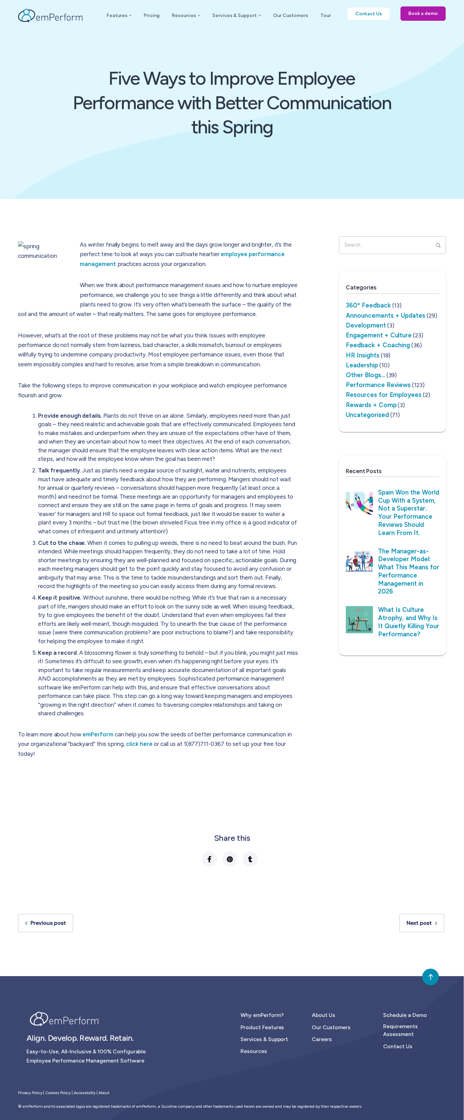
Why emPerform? (262, 1015)
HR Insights (362, 355)
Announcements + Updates (385, 315)
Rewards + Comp (371, 404)
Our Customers (290, 15)
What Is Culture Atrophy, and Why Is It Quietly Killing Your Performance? (408, 622)
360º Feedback (368, 305)
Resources (184, 15)
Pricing (152, 15)
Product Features (262, 1027)
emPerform (99, 734)
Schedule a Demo (405, 1015)
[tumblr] (249, 859)
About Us (323, 1015)
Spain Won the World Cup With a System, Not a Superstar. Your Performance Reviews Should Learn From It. (408, 512)
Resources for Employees (384, 395)
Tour (325, 15)
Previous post (48, 922)
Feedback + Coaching (378, 345)
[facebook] (209, 859)
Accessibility (85, 1092)
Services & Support (234, 15)
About (104, 1092)
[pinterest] (229, 859)
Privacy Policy (30, 1092)
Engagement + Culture (379, 335)
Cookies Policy (58, 1092)
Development (366, 325)
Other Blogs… (365, 375)
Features (117, 15)
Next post (419, 922)
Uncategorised (367, 414)
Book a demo (423, 13)
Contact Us (397, 1046)
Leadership (362, 365)
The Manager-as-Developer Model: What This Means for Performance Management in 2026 (408, 571)
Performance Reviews (378, 385)
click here (139, 743)
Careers (322, 1039)
